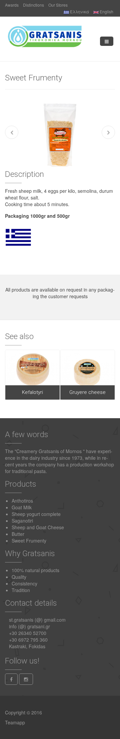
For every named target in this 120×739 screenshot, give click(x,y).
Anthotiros (22, 500)
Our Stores (58, 5)
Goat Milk (22, 507)
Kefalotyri (32, 392)
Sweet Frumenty (29, 540)
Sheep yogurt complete (36, 514)
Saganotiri (22, 520)
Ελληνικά (79, 11)
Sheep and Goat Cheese (38, 527)
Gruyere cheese (87, 392)
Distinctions (33, 5)
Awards (12, 5)
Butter (18, 534)
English (106, 11)
